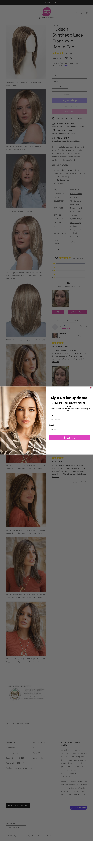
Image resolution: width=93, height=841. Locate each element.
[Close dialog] (91, 388)
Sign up (70, 437)
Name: (51, 415)
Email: (51, 425)
